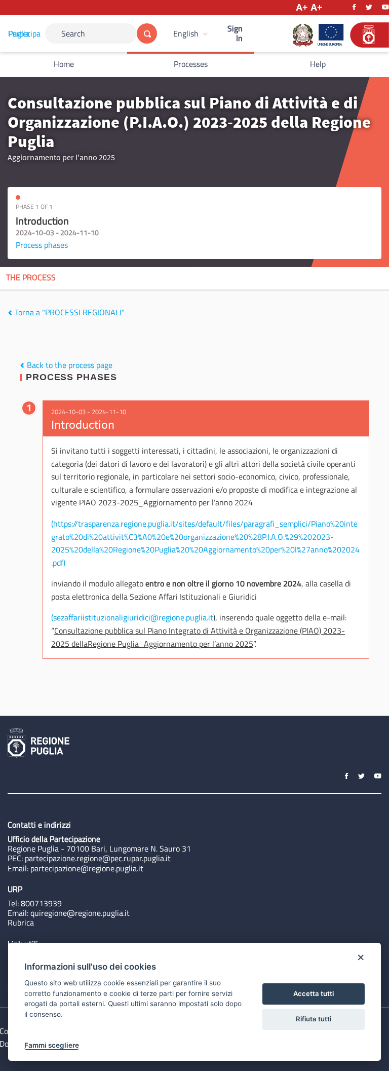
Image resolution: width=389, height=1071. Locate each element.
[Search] (147, 33)
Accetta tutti (313, 993)
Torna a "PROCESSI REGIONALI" (69, 312)
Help (318, 64)
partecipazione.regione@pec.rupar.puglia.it (98, 858)
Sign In (235, 33)
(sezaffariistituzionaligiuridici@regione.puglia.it (132, 617)
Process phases (42, 245)
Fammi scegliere (51, 1045)
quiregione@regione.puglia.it (80, 913)
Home (64, 64)
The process (31, 277)
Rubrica (21, 922)
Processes (191, 64)
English (186, 33)
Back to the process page (68, 365)
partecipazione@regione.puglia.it (86, 868)
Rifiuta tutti (313, 1019)
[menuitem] (192, 33)
